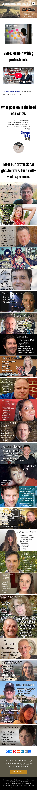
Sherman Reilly (25, 136)
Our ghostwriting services (11, 91)
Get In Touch (18, 772)
